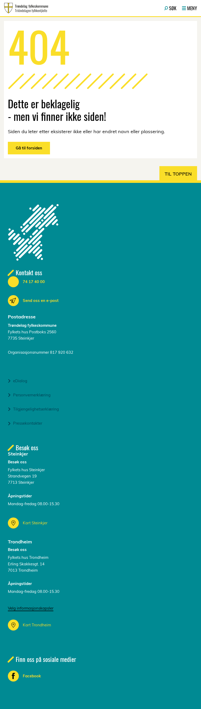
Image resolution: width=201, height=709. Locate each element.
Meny (192, 8)
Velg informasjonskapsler (30, 608)
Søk (172, 8)
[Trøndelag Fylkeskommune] (26, 8)
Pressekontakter (27, 423)
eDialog (20, 380)
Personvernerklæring (32, 394)
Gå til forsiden (29, 147)
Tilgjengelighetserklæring (36, 409)
